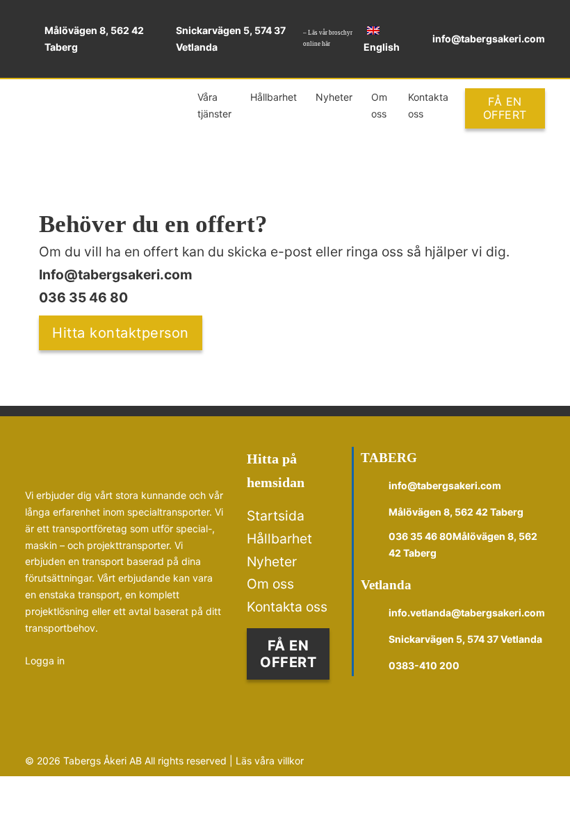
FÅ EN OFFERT (505, 108)
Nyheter (334, 97)
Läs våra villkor (270, 760)
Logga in (45, 660)
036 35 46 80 (83, 297)
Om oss (379, 105)
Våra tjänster (214, 105)
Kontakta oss (428, 105)
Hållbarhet (273, 97)
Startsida (275, 515)
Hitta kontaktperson (120, 333)
